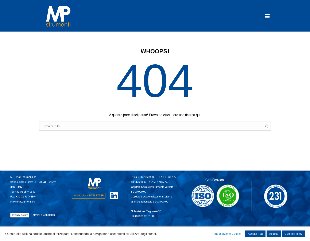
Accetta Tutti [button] (255, 233)
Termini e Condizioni (43, 214)
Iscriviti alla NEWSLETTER (88, 195)
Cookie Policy (293, 233)
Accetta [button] (273, 233)
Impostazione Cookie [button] (227, 233)
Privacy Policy (20, 214)
